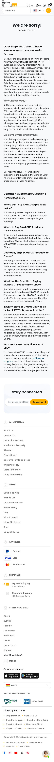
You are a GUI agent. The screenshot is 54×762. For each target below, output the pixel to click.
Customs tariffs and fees (17, 459)
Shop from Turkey (14, 728)
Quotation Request (14, 440)
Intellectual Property (14, 445)
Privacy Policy (35, 742)
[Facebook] (6, 753)
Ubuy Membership (13, 474)
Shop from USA (13, 715)
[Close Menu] (3, 6)
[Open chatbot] (46, 754)
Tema (7, 640)
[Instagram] (11, 753)
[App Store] (12, 676)
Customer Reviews (13, 502)
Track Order (10, 455)
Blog (6, 527)
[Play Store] (30, 676)
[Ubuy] (13, 5)
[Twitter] (23, 753)
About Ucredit (11, 517)
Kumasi (7, 620)
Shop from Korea (14, 724)
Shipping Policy (11, 464)
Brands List (9, 497)
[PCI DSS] (10, 701)
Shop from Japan (14, 720)
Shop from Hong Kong (37, 720)
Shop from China (34, 724)
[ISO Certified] (32, 701)
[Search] (48, 10)
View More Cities (12, 655)
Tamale (8, 625)
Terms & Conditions (15, 742)
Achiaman (9, 635)
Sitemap (8, 450)
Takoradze (9, 630)
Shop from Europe (35, 728)
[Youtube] (17, 753)
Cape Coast (10, 645)
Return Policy (10, 507)
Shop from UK (30, 715)
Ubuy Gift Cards (12, 522)
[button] (31, 5)
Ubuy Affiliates (11, 532)
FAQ (6, 512)
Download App (11, 492)
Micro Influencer (12, 469)
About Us (8, 430)
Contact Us (10, 435)
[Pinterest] (29, 753)
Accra (7, 616)
